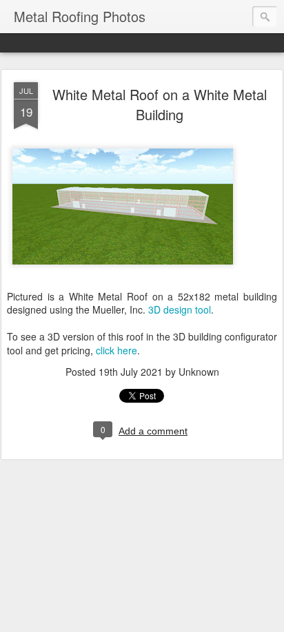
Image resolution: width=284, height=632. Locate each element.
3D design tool (179, 309)
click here (116, 350)
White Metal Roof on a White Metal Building (159, 104)
